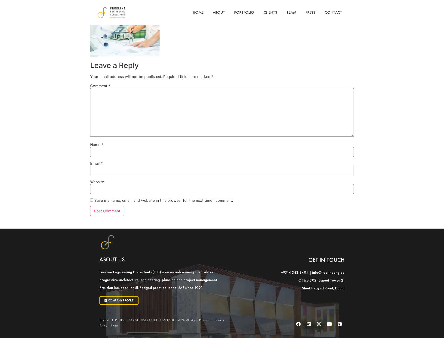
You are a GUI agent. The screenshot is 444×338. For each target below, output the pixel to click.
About (219, 12)
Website (97, 182)
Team (291, 12)
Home (198, 12)
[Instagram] (319, 324)
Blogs (114, 325)
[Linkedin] (308, 324)
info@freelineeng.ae (328, 272)
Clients (270, 12)
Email (96, 163)
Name (96, 144)
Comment (100, 86)
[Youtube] (329, 324)
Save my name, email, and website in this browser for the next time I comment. (163, 200)
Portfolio (244, 12)
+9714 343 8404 (294, 272)
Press (310, 12)
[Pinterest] (340, 324)
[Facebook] (298, 324)
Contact (333, 12)
